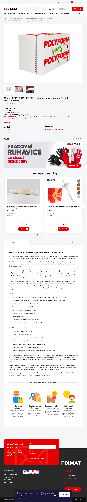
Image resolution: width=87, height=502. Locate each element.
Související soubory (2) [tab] (66, 242)
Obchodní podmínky (9, 470)
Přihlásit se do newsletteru (37, 458)
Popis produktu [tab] (16, 242)
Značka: (78, 108)
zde (55, 495)
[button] (37, 235)
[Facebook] (65, 483)
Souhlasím (64, 494)
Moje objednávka (15, 2)
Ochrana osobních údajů (10, 474)
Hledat (43, 9)
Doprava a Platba (8, 482)
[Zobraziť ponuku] (43, 155)
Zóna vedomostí (27, 2)
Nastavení (22, 499)
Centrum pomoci (38, 2)
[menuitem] (10, 13)
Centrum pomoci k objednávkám (9, 478)
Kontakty (6, 2)
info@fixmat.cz (72, 475)
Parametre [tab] (40, 242)
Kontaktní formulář (73, 489)
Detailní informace (9, 122)
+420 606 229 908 (72, 478)
